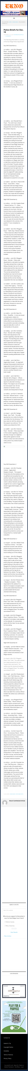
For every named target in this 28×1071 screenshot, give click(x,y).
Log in (22, 1067)
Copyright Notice (8, 1047)
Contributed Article (19, 34)
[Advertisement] (14, 104)
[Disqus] (14, 837)
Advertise (6, 1051)
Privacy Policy (7, 1058)
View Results (14, 932)
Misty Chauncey (10, 926)
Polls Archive (7, 936)
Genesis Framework (9, 1067)
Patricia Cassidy (10, 922)
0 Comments (8, 36)
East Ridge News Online (14, 6)
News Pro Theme (18, 1065)
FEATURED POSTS (19, 794)
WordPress (17, 1067)
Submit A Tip (7, 1043)
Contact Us (7, 1038)
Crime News (12, 794)
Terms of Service (8, 1054)
